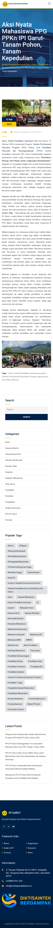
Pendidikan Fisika (35, 661)
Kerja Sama (10, 484)
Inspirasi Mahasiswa (26, 597)
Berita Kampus (34, 572)
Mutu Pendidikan (30, 645)
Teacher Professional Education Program (19, 376)
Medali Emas (13, 645)
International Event (13, 454)
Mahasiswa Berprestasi (17, 629)
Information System (16, 709)
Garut (4, 141)
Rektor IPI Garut (33, 704)
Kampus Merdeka (32, 613)
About (6, 843)
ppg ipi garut (43, 376)
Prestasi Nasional (15, 704)
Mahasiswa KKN (14, 640)
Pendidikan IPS (37, 667)
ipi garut (42, 373)
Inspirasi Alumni (12, 448)
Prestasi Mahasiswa (37, 699)
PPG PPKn (6, 380)
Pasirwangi (34, 651)
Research (32, 848)
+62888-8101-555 (14, 881)
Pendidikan (9, 490)
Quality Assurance (13, 508)
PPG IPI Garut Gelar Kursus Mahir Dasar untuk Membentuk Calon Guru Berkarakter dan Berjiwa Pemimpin (25, 756)
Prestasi (8, 520)
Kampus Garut (13, 613)
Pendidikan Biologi (15, 661)
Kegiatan (9, 472)
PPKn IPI (15, 380)
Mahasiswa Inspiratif (16, 635)
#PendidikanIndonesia (17, 556)
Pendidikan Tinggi (15, 683)
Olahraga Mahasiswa (16, 651)
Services (7, 852)
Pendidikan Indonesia (16, 667)
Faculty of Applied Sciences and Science (24, 583)
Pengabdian (24, 132)
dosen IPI (11, 578)
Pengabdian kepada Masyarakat (21, 688)
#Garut (11, 546)
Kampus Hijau (11, 466)
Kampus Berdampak (13, 460)
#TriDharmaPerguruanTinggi (19, 567)
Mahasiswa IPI (36, 635)
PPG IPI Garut (36, 132)
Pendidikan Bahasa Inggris (18, 656)
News (16, 132)
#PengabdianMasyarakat (18, 562)
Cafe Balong (26, 196)
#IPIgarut (23, 546)
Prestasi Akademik (15, 699)
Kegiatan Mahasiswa (14, 478)
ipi (37, 602)
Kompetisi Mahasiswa (16, 624)
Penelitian (9, 496)
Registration (33, 843)
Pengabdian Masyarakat (18, 693)
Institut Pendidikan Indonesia (20, 141)
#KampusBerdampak (16, 551)
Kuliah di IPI (9, 848)
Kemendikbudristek (15, 618)
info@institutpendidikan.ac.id (19, 886)
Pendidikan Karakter (16, 672)
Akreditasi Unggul (15, 572)
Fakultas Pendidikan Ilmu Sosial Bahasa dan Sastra (25, 590)
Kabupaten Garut (27, 608)
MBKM (29, 640)
